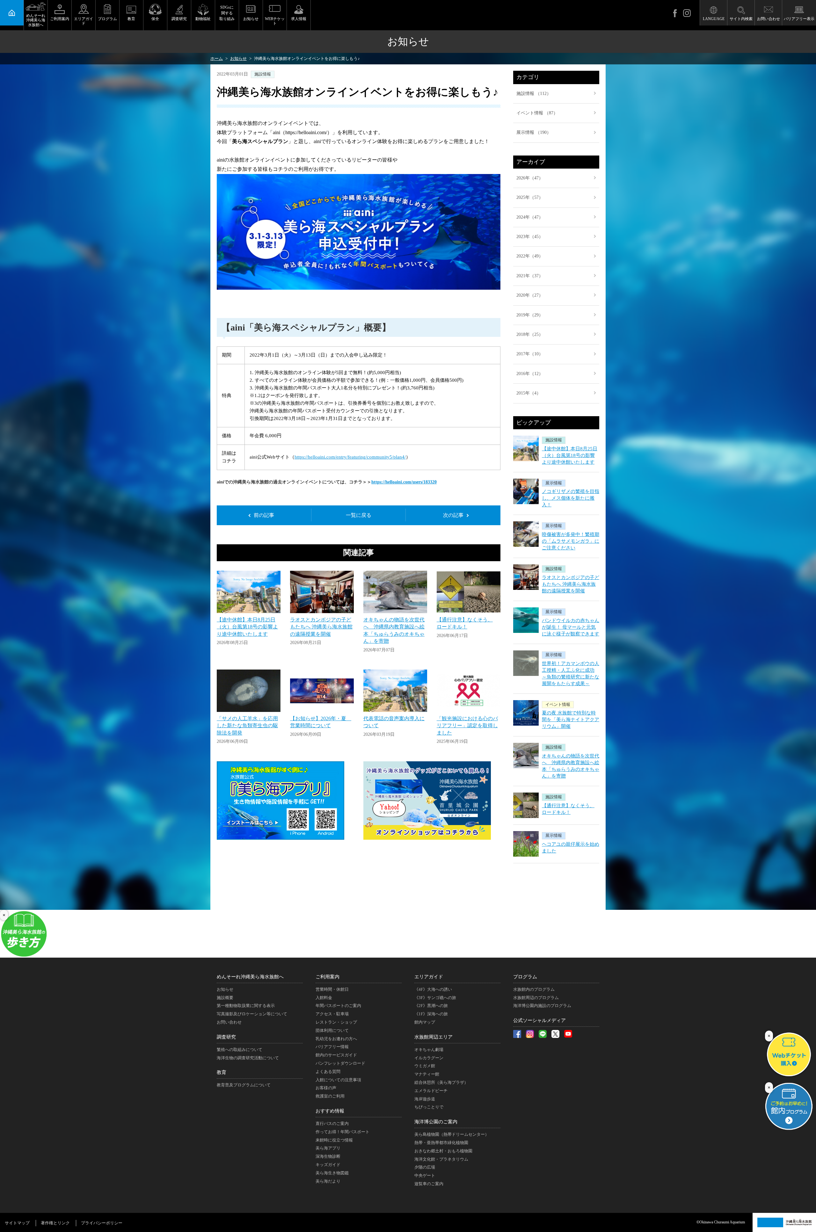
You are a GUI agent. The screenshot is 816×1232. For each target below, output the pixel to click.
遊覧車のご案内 (428, 1183)
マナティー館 (426, 1074)
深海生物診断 (328, 1156)
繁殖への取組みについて (239, 1049)
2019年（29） (529, 315)
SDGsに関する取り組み (227, 13)
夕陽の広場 (424, 1167)
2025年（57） (529, 197)
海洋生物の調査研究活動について (248, 1057)
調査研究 (179, 19)
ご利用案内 (59, 19)
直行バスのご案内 (332, 1123)
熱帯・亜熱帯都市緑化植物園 (441, 1142)
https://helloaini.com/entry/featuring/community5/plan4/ (350, 457)
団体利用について (332, 1030)
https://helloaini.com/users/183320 (404, 482)
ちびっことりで (428, 1107)
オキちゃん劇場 (428, 1049)
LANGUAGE (714, 19)
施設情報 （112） (533, 93)
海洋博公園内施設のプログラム (542, 1005)
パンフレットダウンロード (340, 1063)
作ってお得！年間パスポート (342, 1131)
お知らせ (251, 19)
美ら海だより (328, 1181)
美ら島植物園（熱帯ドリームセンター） (451, 1134)
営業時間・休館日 (332, 989)
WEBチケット (275, 21)
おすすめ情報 (330, 1110)
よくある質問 (328, 1071)
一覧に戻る (358, 515)
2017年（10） (529, 353)
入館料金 (324, 997)
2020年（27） (529, 295)
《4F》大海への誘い (433, 989)
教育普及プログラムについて (244, 1085)
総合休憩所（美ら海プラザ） (441, 1082)
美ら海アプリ (328, 1148)
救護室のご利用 (330, 1096)
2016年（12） (529, 373)
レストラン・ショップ (336, 1022)
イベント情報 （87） (537, 113)
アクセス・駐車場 (332, 1013)
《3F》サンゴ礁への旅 (435, 997)
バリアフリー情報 (332, 1046)
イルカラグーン (428, 1057)
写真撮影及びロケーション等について (252, 1013)
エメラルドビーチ (431, 1090)
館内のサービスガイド (336, 1055)
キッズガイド (328, 1164)
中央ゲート (424, 1175)
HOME (12, 12)
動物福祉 (203, 19)
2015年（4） (528, 393)
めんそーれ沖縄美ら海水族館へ (35, 20)
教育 (131, 19)
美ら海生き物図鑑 (332, 1172)
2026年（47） (529, 178)
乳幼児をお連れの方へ (336, 1038)
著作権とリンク (55, 1223)
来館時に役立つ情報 (334, 1140)
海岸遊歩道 (424, 1099)
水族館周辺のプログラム (536, 997)
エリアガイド (83, 21)
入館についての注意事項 (338, 1079)
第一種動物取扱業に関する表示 (246, 1005)
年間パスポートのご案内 (338, 1005)
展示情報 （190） (533, 132)
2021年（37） (529, 275)
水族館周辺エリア (433, 1037)
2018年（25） (529, 334)
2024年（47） (529, 217)
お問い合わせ (768, 19)
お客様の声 (326, 1087)
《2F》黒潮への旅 (431, 1005)
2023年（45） (529, 236)
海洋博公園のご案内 (435, 1121)
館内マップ (424, 1022)
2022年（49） (529, 256)
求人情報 (298, 19)
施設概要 (225, 997)
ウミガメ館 (424, 1065)
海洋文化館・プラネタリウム (441, 1159)
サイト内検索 (741, 19)
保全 (155, 19)
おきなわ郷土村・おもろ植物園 (443, 1151)
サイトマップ (17, 1223)
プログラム (107, 19)
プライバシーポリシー (101, 1223)
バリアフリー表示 (799, 19)
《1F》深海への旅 (431, 1013)
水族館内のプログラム (534, 989)
